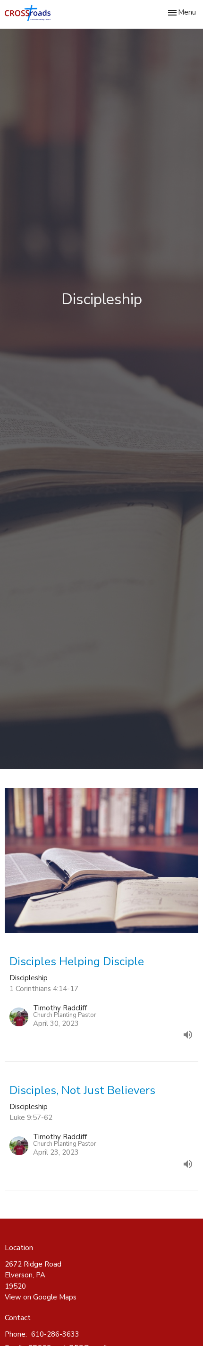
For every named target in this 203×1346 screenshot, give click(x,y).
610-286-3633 (55, 1334)
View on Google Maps (40, 1297)
